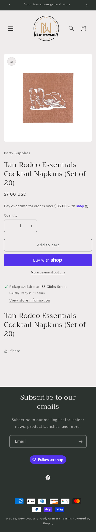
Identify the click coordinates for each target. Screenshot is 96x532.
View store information (29, 300)
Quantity (11, 215)
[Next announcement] (87, 5)
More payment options (48, 272)
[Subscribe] (80, 441)
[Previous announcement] (9, 5)
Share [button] (15, 351)
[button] (11, 28)
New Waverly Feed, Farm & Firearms (45, 518)
